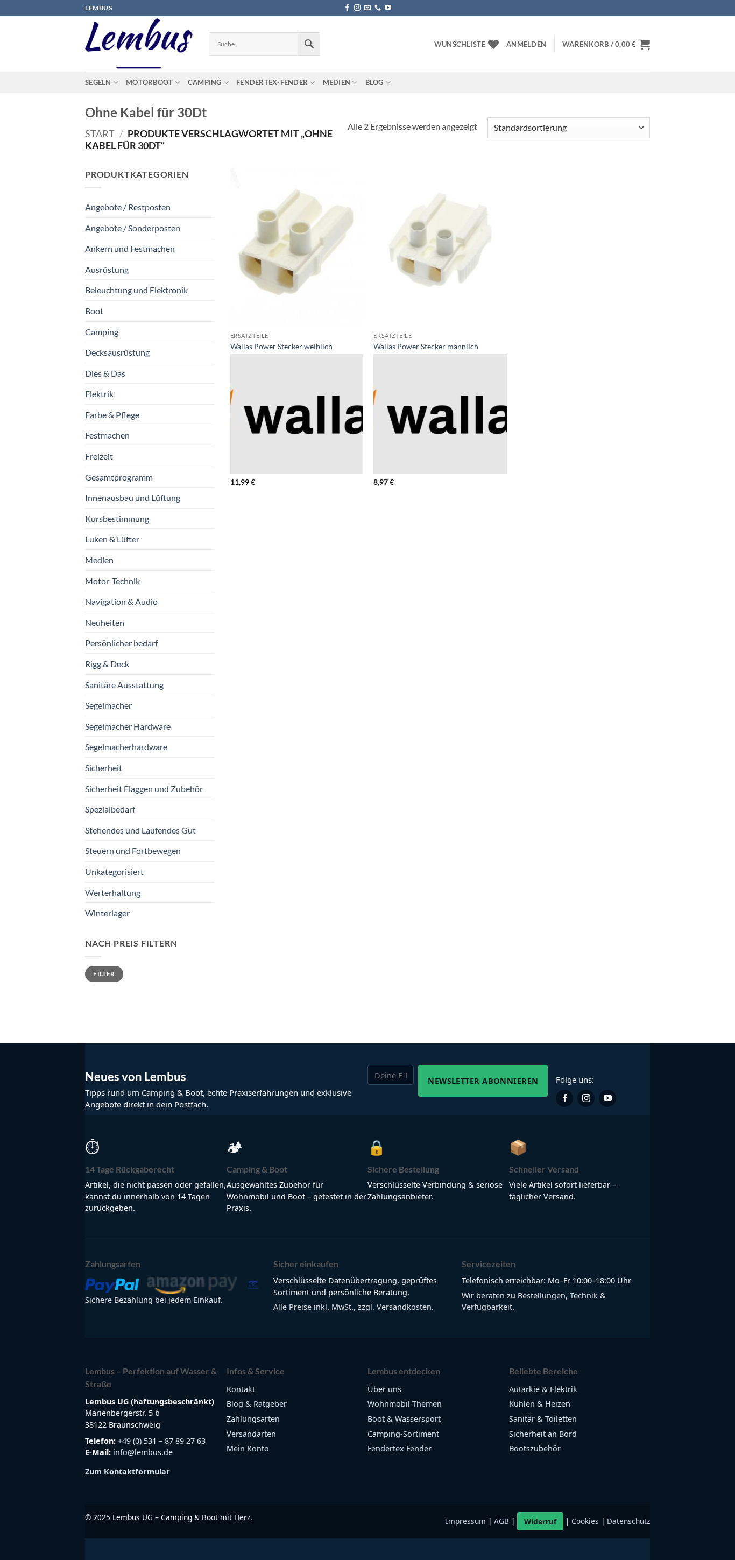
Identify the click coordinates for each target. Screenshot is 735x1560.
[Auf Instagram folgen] (357, 8)
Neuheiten (104, 622)
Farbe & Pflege (112, 415)
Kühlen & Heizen (539, 1404)
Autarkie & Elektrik (543, 1389)
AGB (501, 1521)
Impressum (466, 1521)
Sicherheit (103, 768)
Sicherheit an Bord (543, 1434)
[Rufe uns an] (377, 8)
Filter (104, 974)
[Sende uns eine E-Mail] (367, 8)
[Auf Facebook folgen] (347, 8)
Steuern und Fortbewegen (133, 850)
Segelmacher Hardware (128, 726)
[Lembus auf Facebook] (564, 1098)
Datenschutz (628, 1521)
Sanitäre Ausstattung (124, 685)
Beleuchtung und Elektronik (136, 290)
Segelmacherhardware (126, 747)
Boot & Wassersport (404, 1419)
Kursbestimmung (117, 518)
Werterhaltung (112, 892)
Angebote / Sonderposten (132, 228)
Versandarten (251, 1434)
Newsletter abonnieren (483, 1080)
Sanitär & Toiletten (543, 1419)
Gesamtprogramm (119, 477)
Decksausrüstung (117, 352)
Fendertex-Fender (272, 82)
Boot (94, 311)
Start (100, 133)
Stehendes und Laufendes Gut (140, 830)
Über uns (384, 1389)
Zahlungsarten (253, 1419)
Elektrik (99, 394)
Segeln (98, 82)
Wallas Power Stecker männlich (425, 346)
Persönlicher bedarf (121, 643)
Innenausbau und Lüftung (132, 497)
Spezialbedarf (110, 809)
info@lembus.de (143, 1452)
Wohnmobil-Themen (404, 1404)
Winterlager (107, 913)
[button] (526, 44)
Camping (205, 82)
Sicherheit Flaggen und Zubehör (144, 788)
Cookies (585, 1521)
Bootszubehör (535, 1448)
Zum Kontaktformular (127, 1471)
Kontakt (241, 1389)
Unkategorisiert (114, 871)
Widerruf (540, 1521)
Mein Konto (248, 1448)
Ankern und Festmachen (130, 248)
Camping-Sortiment (403, 1434)
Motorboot (149, 82)
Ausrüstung (107, 269)
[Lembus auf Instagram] (586, 1098)
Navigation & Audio (121, 601)
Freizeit (99, 456)
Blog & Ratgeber (257, 1404)
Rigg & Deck (107, 664)
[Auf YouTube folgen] (388, 8)
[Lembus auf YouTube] (607, 1098)
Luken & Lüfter (112, 539)
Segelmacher (108, 705)
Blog (374, 82)
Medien (337, 82)
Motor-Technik (112, 581)
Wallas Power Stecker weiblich (281, 346)
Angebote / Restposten (128, 207)
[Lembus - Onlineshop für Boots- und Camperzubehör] (139, 44)
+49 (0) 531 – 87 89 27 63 (162, 1441)
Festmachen (107, 435)
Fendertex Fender (399, 1448)
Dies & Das (105, 373)
